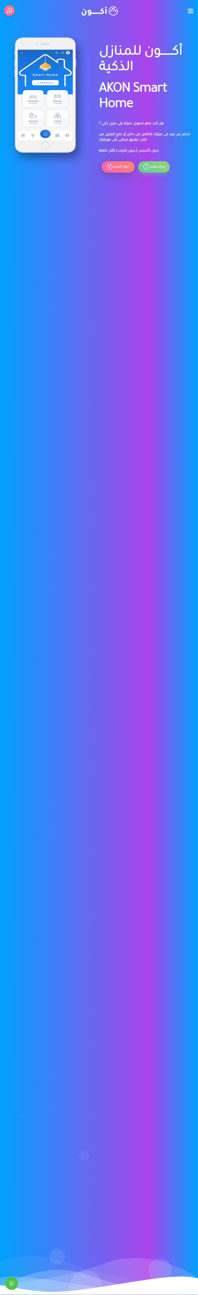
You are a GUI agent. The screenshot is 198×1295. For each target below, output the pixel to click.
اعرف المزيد (120, 167)
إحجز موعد (156, 167)
